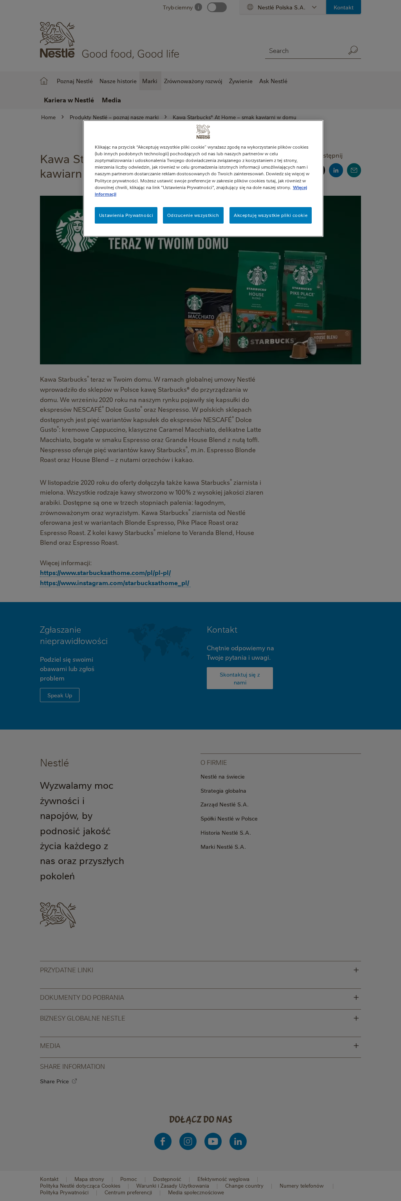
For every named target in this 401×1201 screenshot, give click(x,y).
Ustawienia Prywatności (126, 215)
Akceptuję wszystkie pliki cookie (270, 215)
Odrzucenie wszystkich (193, 215)
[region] (203, 178)
